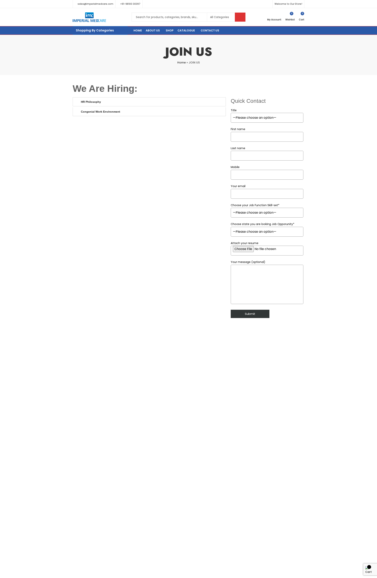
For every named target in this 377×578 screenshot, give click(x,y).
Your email (238, 186)
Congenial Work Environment (100, 111)
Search (240, 17)
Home (181, 62)
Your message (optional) (248, 262)
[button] (149, 101)
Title (234, 110)
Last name (238, 148)
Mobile (235, 167)
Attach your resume (244, 243)
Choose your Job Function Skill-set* (255, 205)
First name (238, 129)
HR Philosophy (91, 101)
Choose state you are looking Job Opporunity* (262, 224)
